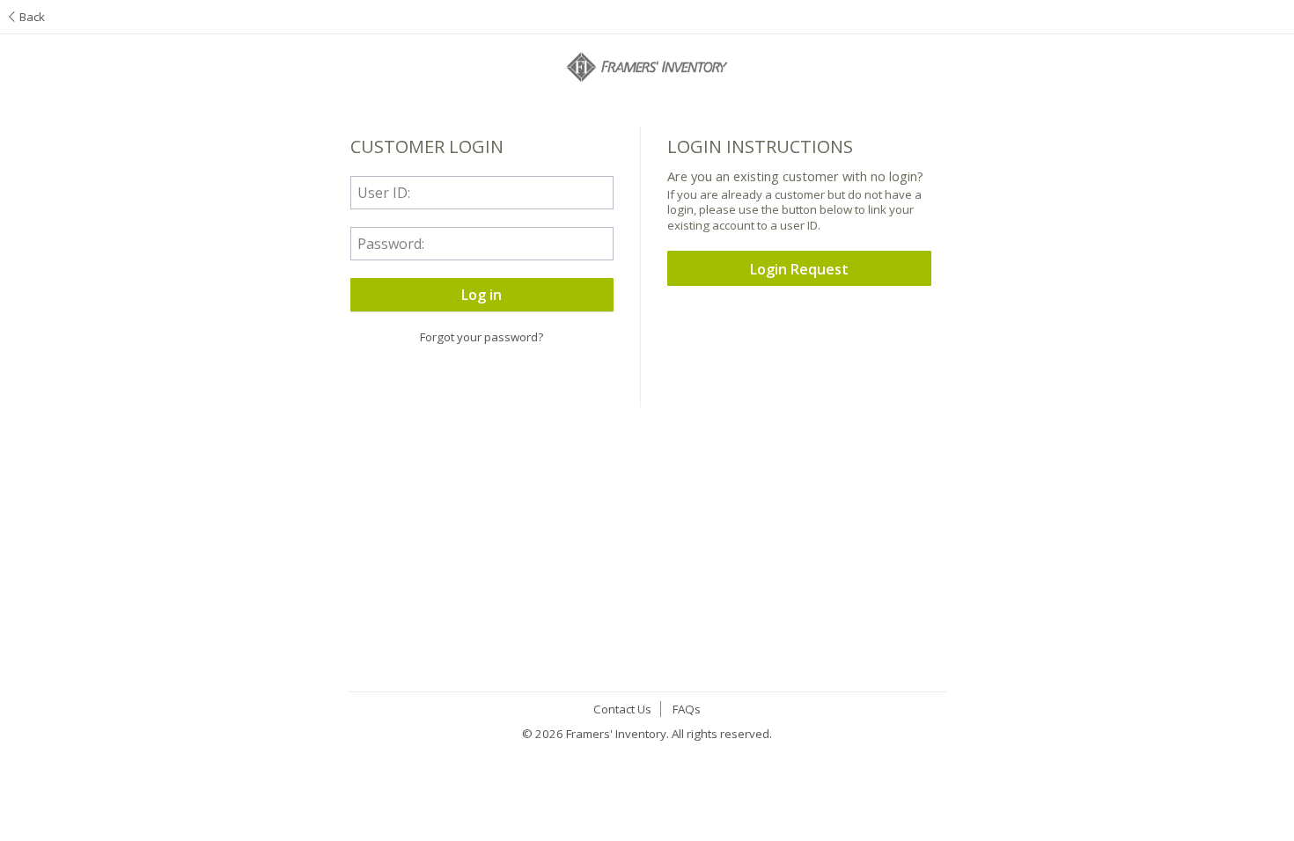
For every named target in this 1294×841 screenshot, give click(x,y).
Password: (390, 243)
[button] (482, 295)
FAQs (687, 709)
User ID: (383, 192)
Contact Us (622, 709)
